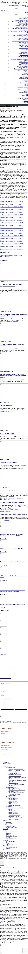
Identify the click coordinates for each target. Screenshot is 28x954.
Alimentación (24, 74)
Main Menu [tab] (6, 762)
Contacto (26, 101)
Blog (27, 94)
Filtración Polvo (24, 57)
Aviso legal (3, 733)
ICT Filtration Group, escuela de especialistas (12, 502)
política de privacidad (15, 707)
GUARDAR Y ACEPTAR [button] (6, 942)
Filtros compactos (23, 53)
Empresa (26, 81)
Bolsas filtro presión (23, 39)
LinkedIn (11, 255)
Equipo (26, 85)
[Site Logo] (4, 10)
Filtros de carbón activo (22, 56)
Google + (16, 255)
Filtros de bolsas (24, 55)
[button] (26, 6)
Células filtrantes (24, 49)
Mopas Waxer (24, 46)
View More (3, 654)
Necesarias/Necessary (7, 904)
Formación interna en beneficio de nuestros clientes (13, 514)
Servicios (25, 76)
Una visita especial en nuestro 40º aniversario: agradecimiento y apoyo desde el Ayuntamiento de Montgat (13, 375)
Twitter (7, 255)
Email (20, 255)
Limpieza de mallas (23, 67)
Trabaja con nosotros (23, 89)
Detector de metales (23, 70)
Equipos (26, 60)
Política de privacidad (4, 731)
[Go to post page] (11, 498)
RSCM (26, 88)
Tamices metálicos (23, 24)
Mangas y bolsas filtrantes (5, 745)
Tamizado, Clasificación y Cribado (19, 59)
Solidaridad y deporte (23, 87)
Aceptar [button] (5, 859)
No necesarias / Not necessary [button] (7, 921)
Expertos (26, 84)
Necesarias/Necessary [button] (5, 903)
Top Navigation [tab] (7, 763)
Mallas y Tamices (23, 62)
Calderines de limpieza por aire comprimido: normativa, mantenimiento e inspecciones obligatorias (12, 591)
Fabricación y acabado (22, 98)
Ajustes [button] (1, 859)
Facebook (2, 255)
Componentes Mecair (4, 749)
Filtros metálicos (24, 63)
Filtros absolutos (24, 52)
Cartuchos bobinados (23, 45)
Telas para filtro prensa (5, 751)
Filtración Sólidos (23, 18)
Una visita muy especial (6, 405)
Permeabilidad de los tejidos (7, 434)
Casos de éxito (24, 95)
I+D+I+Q (25, 99)
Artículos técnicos (23, 92)
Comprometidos (24, 82)
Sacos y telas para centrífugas (21, 43)
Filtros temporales (23, 64)
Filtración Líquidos (23, 38)
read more (13, 291)
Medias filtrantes (24, 50)
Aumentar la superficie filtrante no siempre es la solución (12, 604)
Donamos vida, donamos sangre (8, 462)
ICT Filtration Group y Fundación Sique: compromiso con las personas (11, 285)
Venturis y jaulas (24, 30)
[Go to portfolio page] (3, 618)
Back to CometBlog (5, 108)
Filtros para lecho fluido (22, 27)
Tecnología (25, 96)
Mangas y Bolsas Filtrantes (21, 20)
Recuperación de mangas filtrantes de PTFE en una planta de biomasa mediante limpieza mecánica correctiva (13, 562)
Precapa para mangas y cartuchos (20, 28)
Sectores (26, 71)
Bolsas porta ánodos (23, 42)
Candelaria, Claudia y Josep (7, 490)
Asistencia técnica (23, 77)
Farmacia (25, 73)
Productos (25, 17)
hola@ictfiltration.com (13, 5)
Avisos (2, 737)
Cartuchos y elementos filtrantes (20, 21)
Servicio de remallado (22, 66)
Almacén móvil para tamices (21, 69)
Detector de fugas (23, 34)
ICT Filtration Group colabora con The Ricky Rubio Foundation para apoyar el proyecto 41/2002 (11, 535)
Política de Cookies (4, 735)
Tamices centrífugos (23, 23)
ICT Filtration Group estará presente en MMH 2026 (11, 548)
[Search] (27, 14)
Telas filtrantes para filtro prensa (20, 41)
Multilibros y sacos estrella (21, 25)
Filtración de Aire (23, 48)
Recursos (25, 91)
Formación (25, 80)
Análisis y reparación (23, 78)
